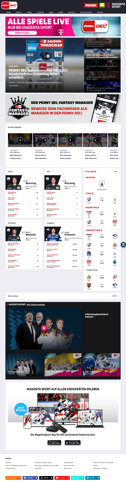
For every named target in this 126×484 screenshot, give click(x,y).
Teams (60, 12)
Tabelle (19, 12)
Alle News (114, 296)
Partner (95, 465)
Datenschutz (68, 468)
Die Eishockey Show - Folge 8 (17, 372)
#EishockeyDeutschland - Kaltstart (97, 316)
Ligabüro (8, 462)
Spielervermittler (69, 465)
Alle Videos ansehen (36, 304)
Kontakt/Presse (10, 468)
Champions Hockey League (43, 462)
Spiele (8, 12)
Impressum (38, 468)
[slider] (63, 149)
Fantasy (100, 12)
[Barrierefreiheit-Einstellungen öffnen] (123, 244)
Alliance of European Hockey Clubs (16, 465)
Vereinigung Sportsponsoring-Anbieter (47, 465)
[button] (117, 140)
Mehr (115, 171)
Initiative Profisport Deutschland (103, 462)
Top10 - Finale (89, 372)
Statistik (40, 12)
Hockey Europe (68, 462)
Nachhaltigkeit (86, 12)
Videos (29, 12)
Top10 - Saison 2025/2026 (54, 372)
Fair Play (71, 12)
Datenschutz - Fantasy (100, 468)
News (51, 12)
